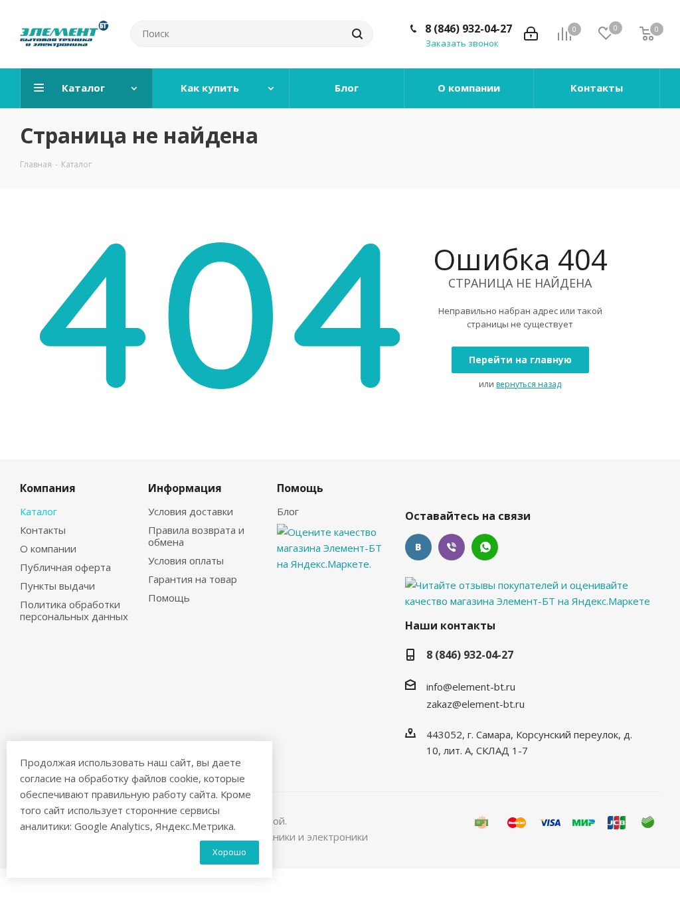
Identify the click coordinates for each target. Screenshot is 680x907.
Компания (48, 488)
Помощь (169, 597)
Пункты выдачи (57, 585)
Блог (288, 511)
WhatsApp (484, 547)
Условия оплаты (186, 560)
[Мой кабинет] (531, 34)
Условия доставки (190, 511)
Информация (185, 488)
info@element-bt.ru (470, 686)
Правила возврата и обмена (196, 535)
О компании (48, 548)
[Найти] (357, 34)
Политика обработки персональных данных (74, 610)
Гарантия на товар (192, 579)
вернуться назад (528, 384)
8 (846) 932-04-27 (468, 28)
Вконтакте (418, 547)
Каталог (38, 511)
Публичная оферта (65, 567)
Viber (451, 547)
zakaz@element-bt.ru (475, 703)
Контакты (43, 529)
